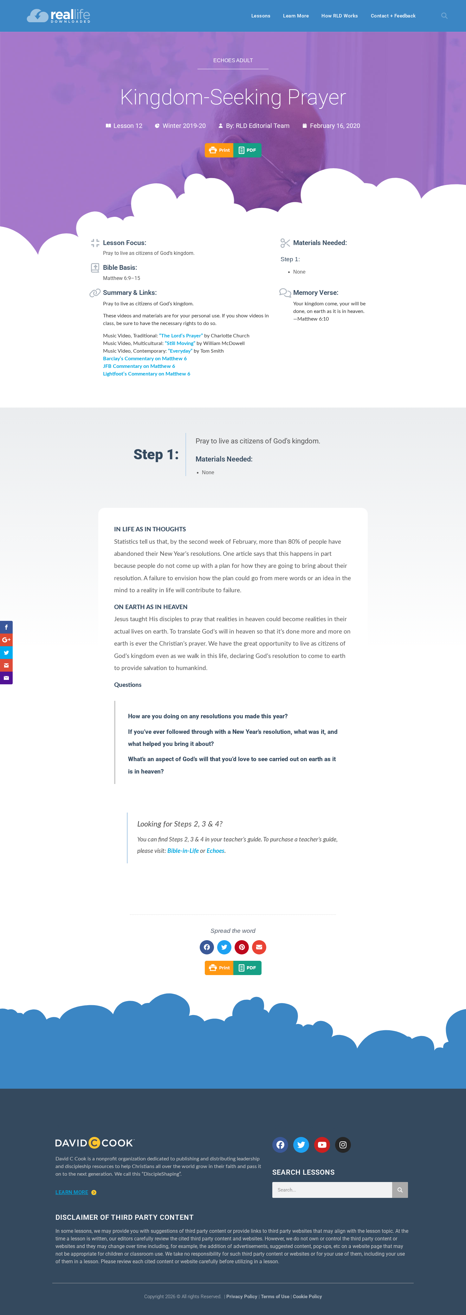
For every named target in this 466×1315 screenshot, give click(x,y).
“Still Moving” (180, 343)
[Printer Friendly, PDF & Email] (233, 155)
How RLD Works (339, 16)
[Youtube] (322, 1145)
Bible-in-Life (183, 851)
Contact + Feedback (393, 16)
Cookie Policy (307, 1296)
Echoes (215, 851)
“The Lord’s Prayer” (181, 335)
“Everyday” (180, 351)
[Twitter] (301, 1145)
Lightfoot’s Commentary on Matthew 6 (146, 373)
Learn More (296, 16)
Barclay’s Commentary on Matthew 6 (145, 358)
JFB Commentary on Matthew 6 (139, 366)
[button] (444, 16)
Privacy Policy (241, 1296)
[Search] (400, 1190)
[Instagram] (343, 1145)
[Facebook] (280, 1145)
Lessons (261, 16)
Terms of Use (275, 1296)
